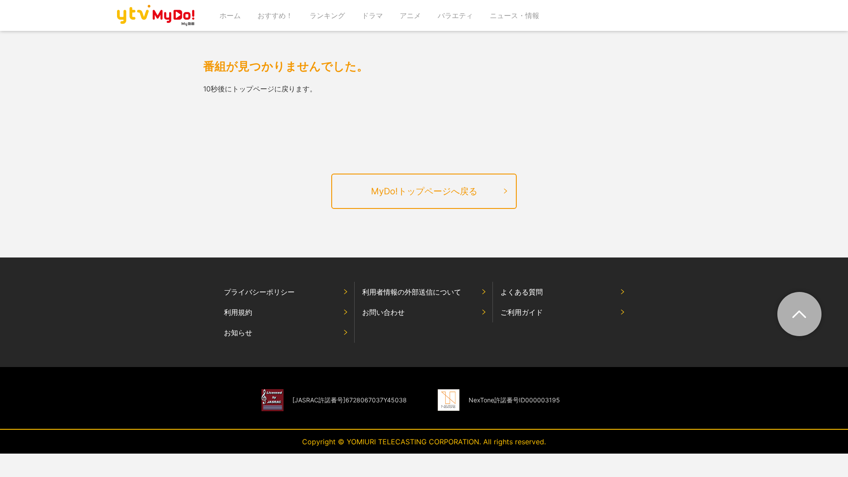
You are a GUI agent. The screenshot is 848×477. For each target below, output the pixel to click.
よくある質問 (521, 292)
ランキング (327, 15)
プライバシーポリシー (259, 292)
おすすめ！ (275, 15)
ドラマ (372, 15)
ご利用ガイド (521, 312)
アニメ (410, 15)
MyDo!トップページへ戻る (424, 191)
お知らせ (238, 332)
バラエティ (455, 15)
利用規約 (238, 312)
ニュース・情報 (514, 15)
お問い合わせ (383, 312)
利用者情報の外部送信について (411, 292)
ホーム (230, 15)
